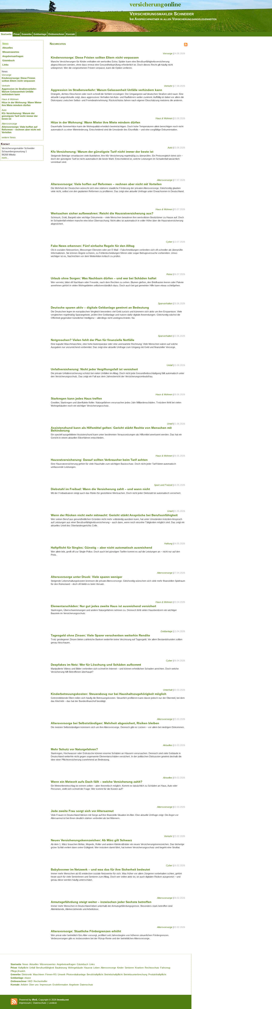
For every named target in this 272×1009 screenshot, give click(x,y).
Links (5, 64)
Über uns (34, 984)
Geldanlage (40, 34)
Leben (96, 967)
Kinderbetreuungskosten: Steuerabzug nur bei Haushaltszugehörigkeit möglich (108, 694)
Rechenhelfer (40, 981)
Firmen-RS (51, 974)
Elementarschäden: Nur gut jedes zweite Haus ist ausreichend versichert (103, 606)
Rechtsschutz (152, 967)
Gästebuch (8, 60)
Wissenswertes (10, 52)
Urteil (169, 423)
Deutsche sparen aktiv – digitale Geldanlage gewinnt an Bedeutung (100, 307)
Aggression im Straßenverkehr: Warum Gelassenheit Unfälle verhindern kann (19, 92)
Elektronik (27, 974)
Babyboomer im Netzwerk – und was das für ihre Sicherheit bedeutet (100, 869)
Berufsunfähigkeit (45, 967)
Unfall (169, 365)
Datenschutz (86, 984)
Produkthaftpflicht (157, 974)
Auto (4, 110)
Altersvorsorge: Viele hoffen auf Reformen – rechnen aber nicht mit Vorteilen (21, 130)
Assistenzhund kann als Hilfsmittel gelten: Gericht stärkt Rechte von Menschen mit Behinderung (111, 429)
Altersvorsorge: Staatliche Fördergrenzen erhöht (86, 931)
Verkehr (6, 85)
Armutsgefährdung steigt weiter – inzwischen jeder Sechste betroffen (101, 902)
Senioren (129, 967)
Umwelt (61, 974)
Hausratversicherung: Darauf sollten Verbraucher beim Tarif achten (99, 459)
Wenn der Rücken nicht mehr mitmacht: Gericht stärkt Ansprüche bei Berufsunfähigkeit (114, 515)
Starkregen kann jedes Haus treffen (76, 398)
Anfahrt (24, 984)
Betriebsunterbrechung (135, 974)
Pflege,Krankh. (18, 971)
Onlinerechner (56, 34)
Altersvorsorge (9, 123)
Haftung (168, 543)
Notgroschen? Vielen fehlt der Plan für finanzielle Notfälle (92, 340)
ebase (27, 978)
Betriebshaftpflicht (113, 974)
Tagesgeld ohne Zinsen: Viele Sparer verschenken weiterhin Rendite (100, 635)
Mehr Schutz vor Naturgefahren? (74, 749)
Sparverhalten (165, 303)
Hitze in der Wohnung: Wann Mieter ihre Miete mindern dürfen (21, 103)
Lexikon (53, 1003)
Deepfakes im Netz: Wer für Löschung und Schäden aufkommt (96, 664)
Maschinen (38, 974)
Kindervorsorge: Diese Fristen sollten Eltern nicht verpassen (18, 79)
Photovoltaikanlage (76, 974)
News (5, 43)
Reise (169, 274)
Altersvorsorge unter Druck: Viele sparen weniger (86, 577)
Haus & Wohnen (10, 99)
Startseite (6, 34)
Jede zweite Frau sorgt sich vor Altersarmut (82, 811)
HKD (30, 981)
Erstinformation (60, 984)
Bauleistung (61, 967)
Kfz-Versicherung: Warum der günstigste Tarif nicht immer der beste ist (20, 116)
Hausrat (88, 967)
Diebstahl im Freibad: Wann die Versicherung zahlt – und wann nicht (100, 489)
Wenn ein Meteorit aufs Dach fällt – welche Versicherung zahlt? (96, 781)
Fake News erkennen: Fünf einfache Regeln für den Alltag (93, 245)
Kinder (120, 967)
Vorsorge (6, 75)
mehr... (5, 158)
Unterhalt (167, 690)
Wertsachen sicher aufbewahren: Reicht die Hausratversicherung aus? (102, 213)
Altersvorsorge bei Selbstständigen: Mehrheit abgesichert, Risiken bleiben (105, 723)
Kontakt (70, 34)
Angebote (74, 984)
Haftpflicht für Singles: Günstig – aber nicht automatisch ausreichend (101, 547)
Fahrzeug (165, 967)
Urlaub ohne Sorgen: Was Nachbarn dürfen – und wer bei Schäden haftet (103, 278)
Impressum (45, 984)
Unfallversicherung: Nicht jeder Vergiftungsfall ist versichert (94, 369)
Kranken (139, 967)
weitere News (9, 137)
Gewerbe (27, 34)
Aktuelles (7, 47)
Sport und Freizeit (163, 485)
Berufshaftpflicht (95, 974)
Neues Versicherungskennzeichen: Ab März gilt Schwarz (91, 840)
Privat (16, 34)
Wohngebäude (75, 967)
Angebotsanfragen (12, 56)
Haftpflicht (23, 967)
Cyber (169, 241)
